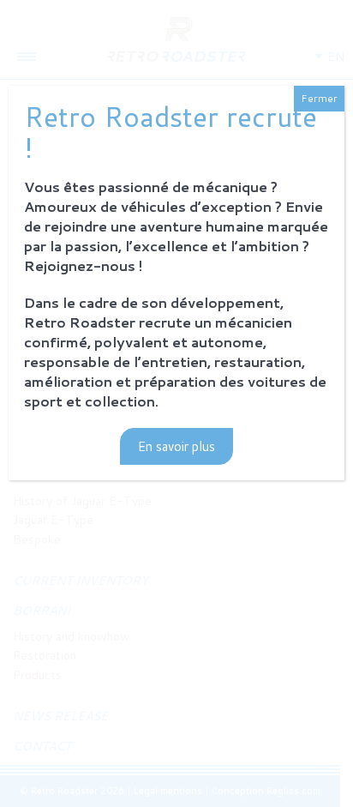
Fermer (319, 98)
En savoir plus (176, 446)
